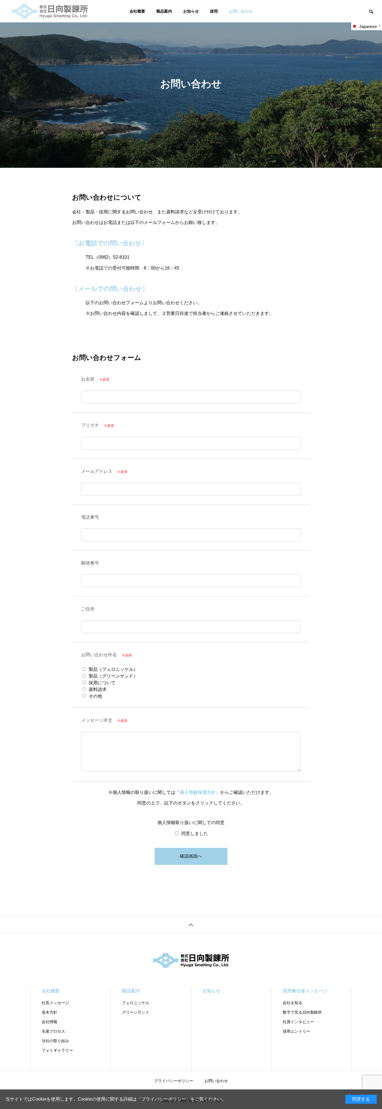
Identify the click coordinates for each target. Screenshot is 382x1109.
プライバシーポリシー (163, 1099)
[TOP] (191, 924)
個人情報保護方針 (198, 792)
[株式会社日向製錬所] (50, 11)
